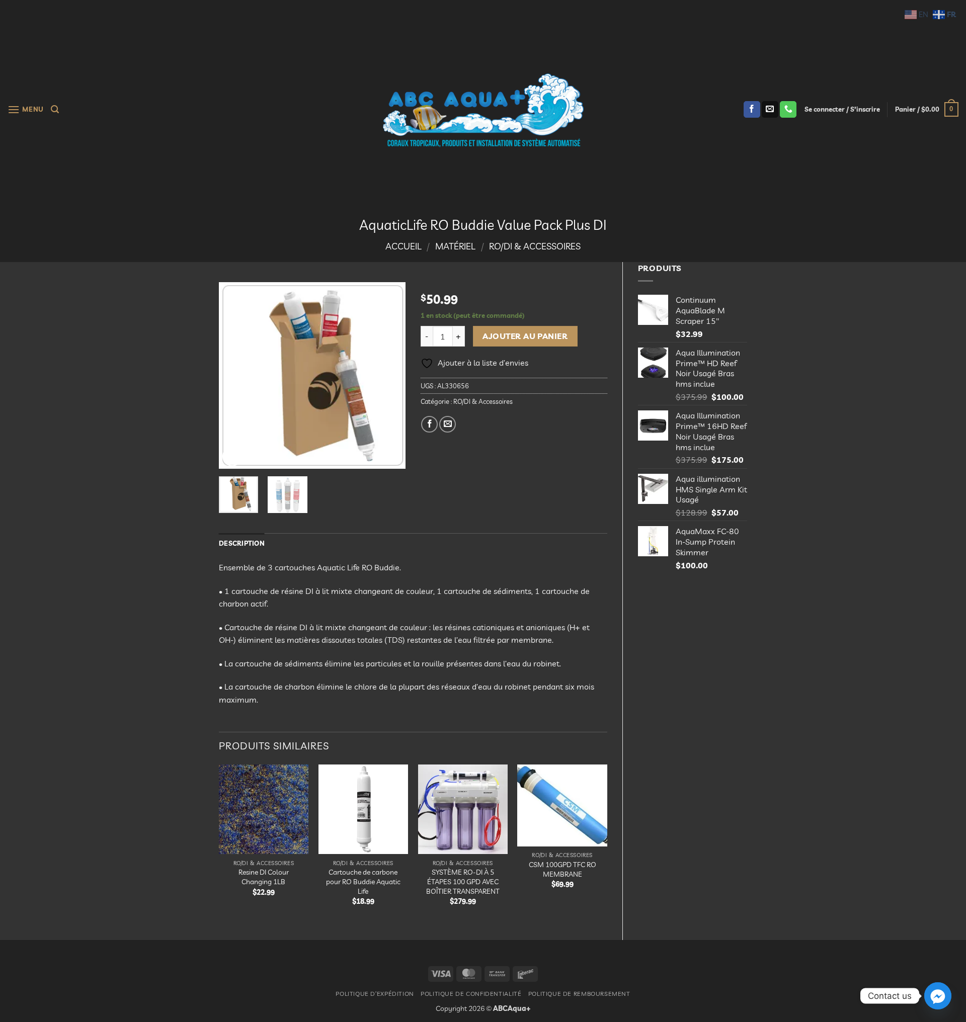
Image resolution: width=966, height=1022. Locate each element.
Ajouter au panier (525, 336)
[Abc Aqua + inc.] (483, 110)
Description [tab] (242, 543)
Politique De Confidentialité (471, 993)
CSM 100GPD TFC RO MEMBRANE (562, 869)
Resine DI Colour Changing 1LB (263, 877)
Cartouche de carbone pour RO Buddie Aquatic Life (363, 881)
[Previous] (235, 375)
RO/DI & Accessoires (535, 246)
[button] (26, 109)
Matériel (455, 246)
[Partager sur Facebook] (429, 424)
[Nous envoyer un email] (770, 109)
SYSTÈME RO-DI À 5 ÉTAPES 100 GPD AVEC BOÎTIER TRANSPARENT (463, 881)
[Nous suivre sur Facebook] (752, 109)
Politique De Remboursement (579, 993)
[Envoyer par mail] (447, 424)
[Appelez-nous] (788, 109)
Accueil (403, 246)
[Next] (389, 375)
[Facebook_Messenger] (937, 995)
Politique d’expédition (375, 993)
